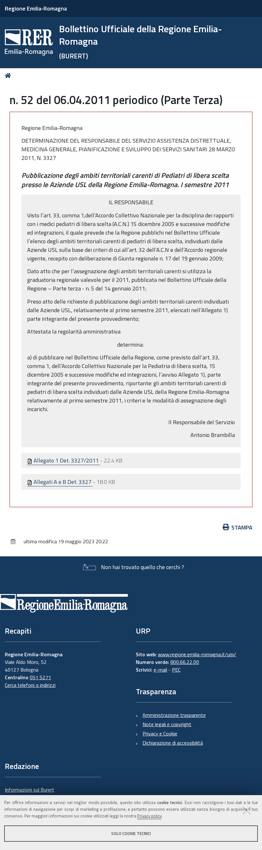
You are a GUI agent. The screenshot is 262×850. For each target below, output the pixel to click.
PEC (176, 669)
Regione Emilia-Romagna (36, 8)
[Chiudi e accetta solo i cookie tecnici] (247, 810)
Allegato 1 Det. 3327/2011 (66, 460)
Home (9, 75)
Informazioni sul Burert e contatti (29, 793)
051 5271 (40, 677)
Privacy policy (149, 816)
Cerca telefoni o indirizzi (30, 685)
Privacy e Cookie (160, 733)
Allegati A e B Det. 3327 (62, 482)
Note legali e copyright (167, 724)
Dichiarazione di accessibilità (173, 743)
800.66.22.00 (184, 662)
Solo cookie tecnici (131, 833)
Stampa (241, 527)
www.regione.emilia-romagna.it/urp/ (197, 654)
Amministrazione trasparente (174, 715)
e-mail (160, 669)
